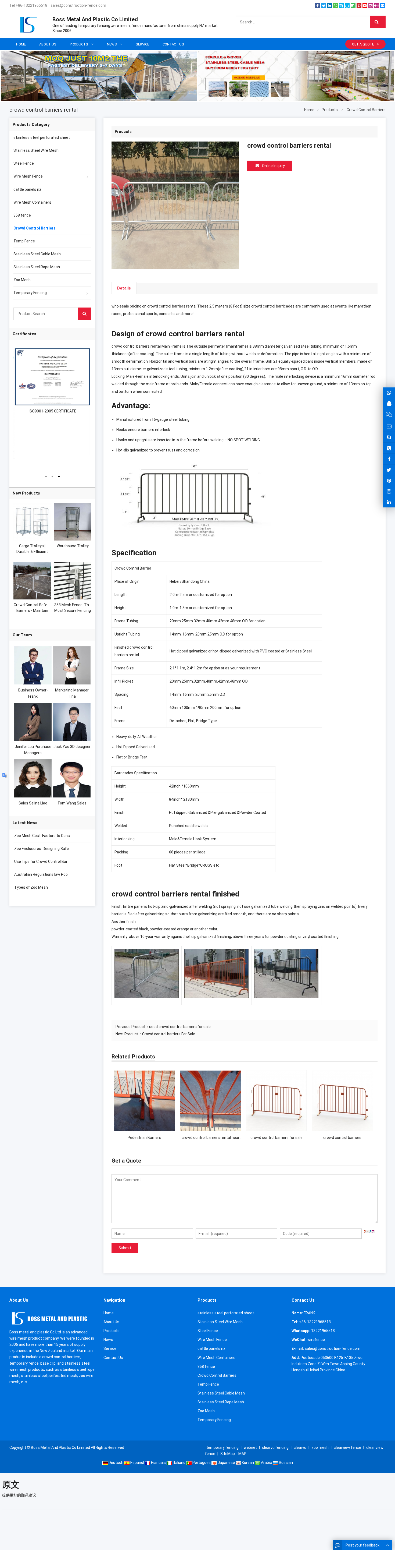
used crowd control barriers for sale (180, 1027)
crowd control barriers (131, 346)
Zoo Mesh (22, 280)
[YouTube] (365, 5)
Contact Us (113, 1357)
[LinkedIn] (329, 5)
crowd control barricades (273, 306)
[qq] (347, 5)
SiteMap (227, 1454)
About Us (111, 1322)
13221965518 (323, 1331)
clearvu (300, 1447)
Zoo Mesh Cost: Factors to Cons (41, 836)
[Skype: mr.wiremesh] (389, 437)
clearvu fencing (275, 1447)
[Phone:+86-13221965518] (389, 448)
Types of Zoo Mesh (30, 887)
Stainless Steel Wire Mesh (36, 150)
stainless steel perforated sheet (41, 137)
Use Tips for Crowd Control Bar (40, 861)
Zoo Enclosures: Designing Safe (41, 848)
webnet (250, 1447)
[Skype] (341, 5)
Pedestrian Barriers (144, 1137)
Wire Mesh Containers (32, 202)
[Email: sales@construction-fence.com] (389, 426)
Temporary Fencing (30, 293)
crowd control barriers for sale (276, 1137)
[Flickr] (377, 5)
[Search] (378, 22)
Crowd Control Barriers (366, 110)
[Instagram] (389, 491)
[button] (182, 87)
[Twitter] (323, 5)
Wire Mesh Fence (28, 176)
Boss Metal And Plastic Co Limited (60, 1447)
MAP (242, 1454)
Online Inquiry (273, 166)
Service (109, 1348)
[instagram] (371, 5)
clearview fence (347, 1447)
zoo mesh (320, 1447)
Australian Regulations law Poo (40, 874)
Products (330, 110)
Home (108, 1313)
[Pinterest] (359, 5)
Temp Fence (24, 241)
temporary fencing (222, 1447)
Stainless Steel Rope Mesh (36, 267)
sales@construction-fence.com (78, 5)
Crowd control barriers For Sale (168, 1034)
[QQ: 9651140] (389, 403)
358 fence (22, 215)
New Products (26, 493)
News (108, 1339)
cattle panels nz (27, 189)
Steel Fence (23, 163)
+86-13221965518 (31, 5)
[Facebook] (318, 5)
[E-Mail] (383, 5)
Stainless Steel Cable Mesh (37, 254)
